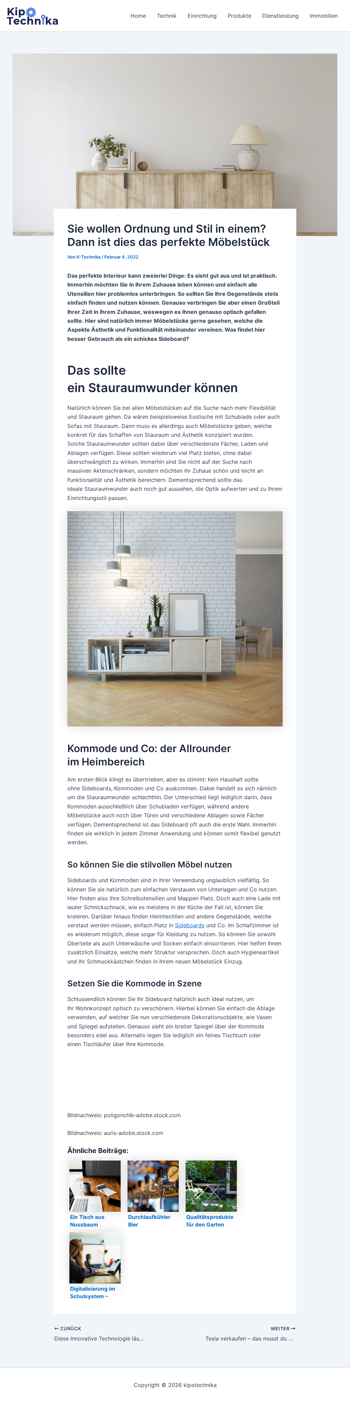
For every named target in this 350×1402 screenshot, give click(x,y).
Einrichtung (202, 15)
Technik (167, 15)
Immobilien (324, 15)
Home (138, 15)
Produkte (239, 15)
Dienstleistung (280, 15)
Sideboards (189, 925)
